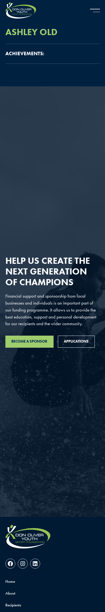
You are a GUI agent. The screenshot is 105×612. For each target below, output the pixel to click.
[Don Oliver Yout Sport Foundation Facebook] (10, 564)
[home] (20, 10)
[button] (95, 10)
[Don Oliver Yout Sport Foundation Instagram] (23, 564)
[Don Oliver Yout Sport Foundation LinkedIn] (35, 564)
